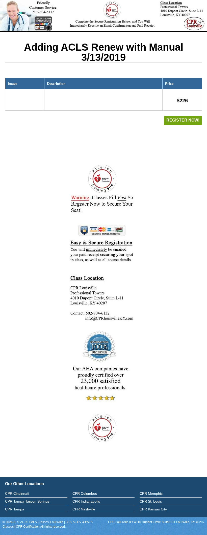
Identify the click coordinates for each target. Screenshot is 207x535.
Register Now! (182, 120)
